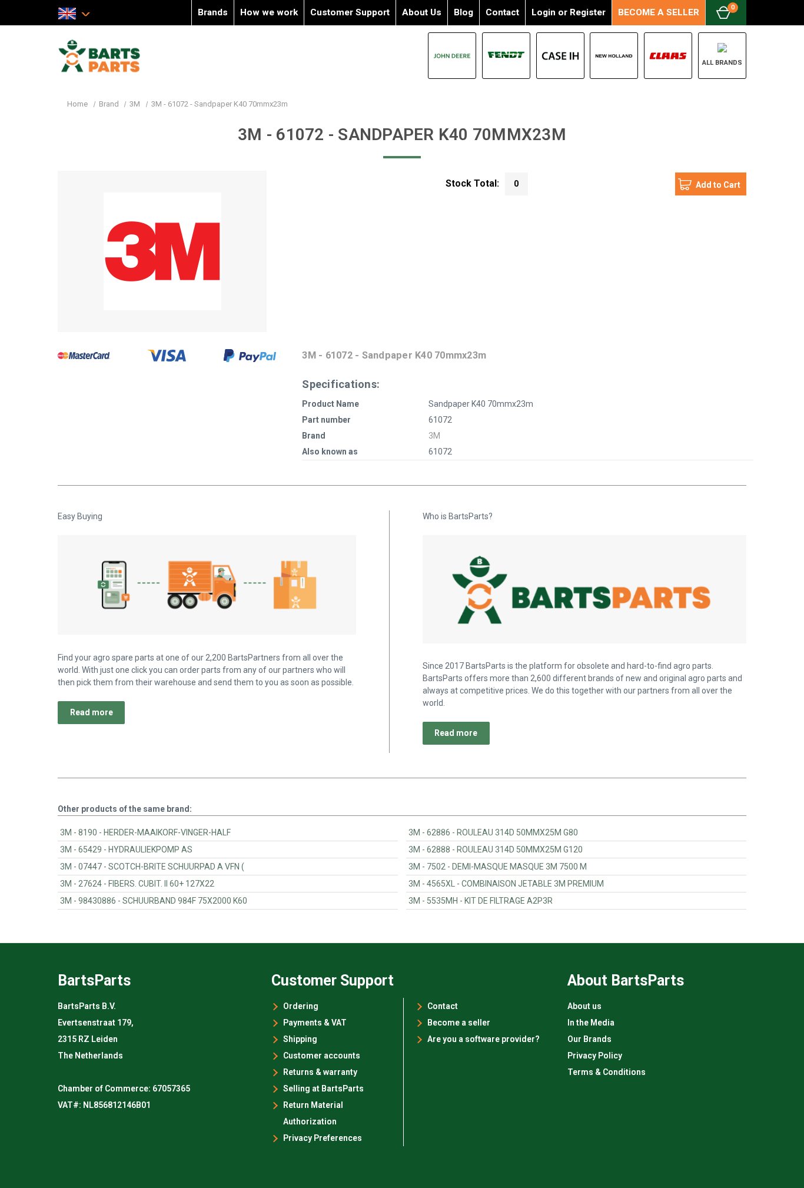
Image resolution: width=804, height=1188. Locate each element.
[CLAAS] (668, 55)
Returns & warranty (320, 1072)
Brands (213, 12)
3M (434, 435)
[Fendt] (506, 55)
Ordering (300, 1006)
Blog (463, 12)
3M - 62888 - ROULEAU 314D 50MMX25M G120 (495, 849)
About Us (421, 12)
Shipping (300, 1039)
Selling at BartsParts (323, 1088)
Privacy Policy (594, 1055)
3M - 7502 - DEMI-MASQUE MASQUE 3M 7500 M (497, 866)
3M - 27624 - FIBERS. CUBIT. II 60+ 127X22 (137, 883)
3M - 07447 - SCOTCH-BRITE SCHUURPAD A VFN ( (152, 866)
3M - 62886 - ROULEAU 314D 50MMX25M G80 (493, 832)
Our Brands (589, 1039)
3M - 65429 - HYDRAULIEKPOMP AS (126, 849)
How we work (269, 12)
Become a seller (458, 1022)
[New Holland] (613, 55)
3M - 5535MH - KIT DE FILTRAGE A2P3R (480, 900)
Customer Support (350, 12)
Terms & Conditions (606, 1072)
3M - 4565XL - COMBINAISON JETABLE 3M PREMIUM (506, 883)
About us (584, 1006)
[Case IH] (560, 55)
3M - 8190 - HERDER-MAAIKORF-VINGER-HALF (145, 832)
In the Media (590, 1022)
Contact (502, 12)
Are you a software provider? (483, 1039)
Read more (91, 712)
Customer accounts (321, 1055)
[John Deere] (452, 55)
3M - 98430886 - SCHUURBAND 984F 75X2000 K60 (153, 900)
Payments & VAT (315, 1022)
